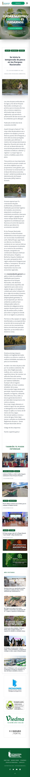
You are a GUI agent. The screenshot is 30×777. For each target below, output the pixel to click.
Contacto (18, 3)
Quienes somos (15, 760)
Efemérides (23, 760)
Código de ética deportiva (12, 428)
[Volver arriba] (15, 773)
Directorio (7, 760)
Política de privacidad (12, 762)
